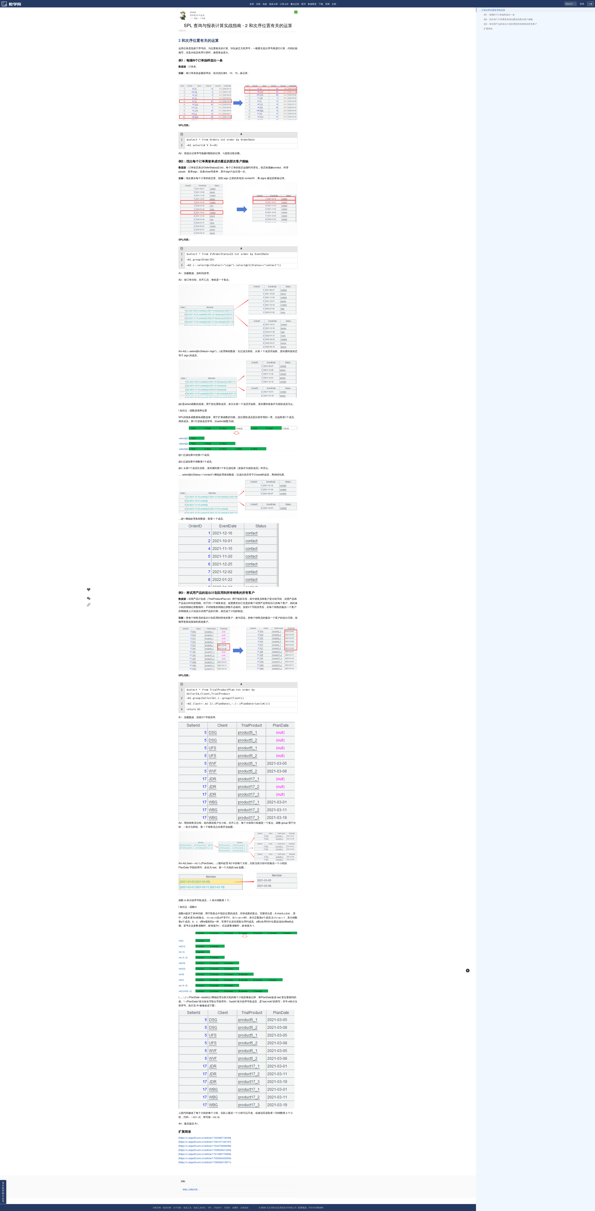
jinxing (193, 12)
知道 (265, 3)
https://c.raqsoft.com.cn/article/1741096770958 (204, 1154)
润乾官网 (157, 1207)
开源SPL (218, 1207)
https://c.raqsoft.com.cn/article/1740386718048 (204, 1137)
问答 (258, 3)
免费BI (235, 1207)
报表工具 (187, 1207)
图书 (303, 3)
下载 (321, 3)
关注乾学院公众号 (3, 1192)
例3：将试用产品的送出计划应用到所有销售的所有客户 (510, 23)
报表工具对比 (200, 1207)
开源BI (227, 1207)
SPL (210, 1207)
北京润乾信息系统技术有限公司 (281, 1207)
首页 (252, 3)
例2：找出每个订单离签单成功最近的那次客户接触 (508, 19)
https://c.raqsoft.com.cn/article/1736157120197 (204, 1142)
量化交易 (295, 3)
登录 (582, 3)
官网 (327, 3)
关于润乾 (177, 1207)
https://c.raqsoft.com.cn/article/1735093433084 (204, 1158)
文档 (334, 3)
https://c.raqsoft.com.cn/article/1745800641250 (204, 1150)
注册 (590, 3)
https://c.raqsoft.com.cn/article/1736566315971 (204, 1162)
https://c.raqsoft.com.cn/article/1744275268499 (204, 1146)
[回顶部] (467, 970)
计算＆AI (284, 3)
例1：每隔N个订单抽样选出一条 (499, 14)
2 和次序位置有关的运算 (493, 9)
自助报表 (244, 1207)
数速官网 (167, 1207)
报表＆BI (273, 3)
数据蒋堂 (312, 3)
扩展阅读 (488, 28)
